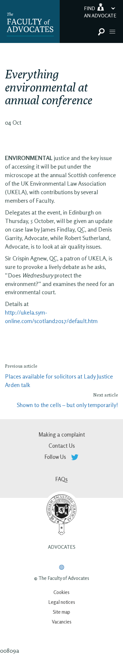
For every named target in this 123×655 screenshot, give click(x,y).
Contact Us (62, 445)
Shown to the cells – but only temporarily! (67, 404)
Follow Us (56, 456)
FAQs (61, 479)
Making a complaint (61, 434)
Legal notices (61, 602)
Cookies (61, 592)
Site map (61, 612)
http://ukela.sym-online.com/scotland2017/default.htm (51, 316)
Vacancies (62, 622)
